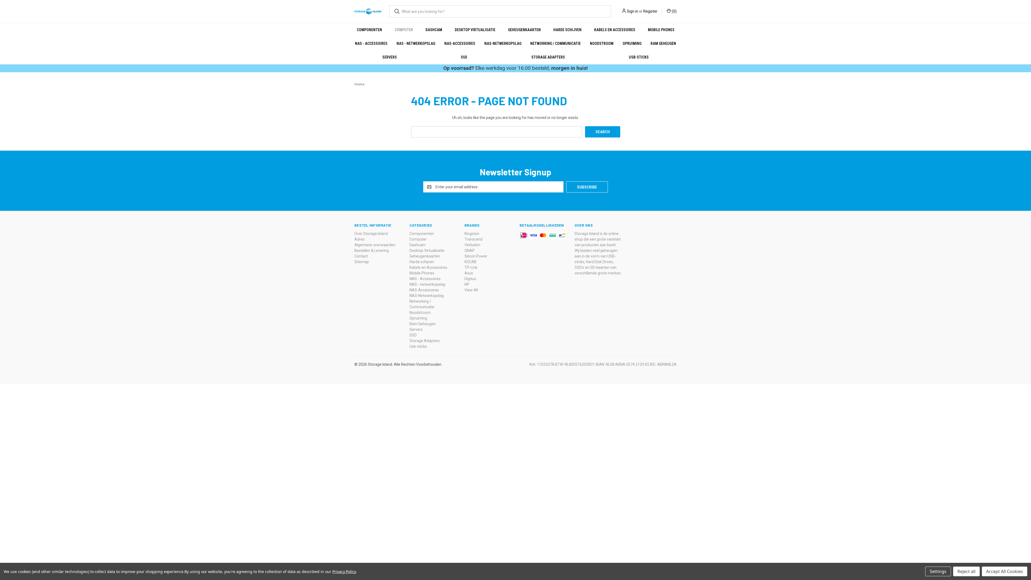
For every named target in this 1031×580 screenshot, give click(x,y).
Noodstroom (601, 43)
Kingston (471, 233)
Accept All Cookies (1004, 571)
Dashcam (434, 30)
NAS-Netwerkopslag (502, 43)
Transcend (473, 239)
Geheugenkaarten (524, 30)
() (674, 11)
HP (466, 284)
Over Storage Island (371, 233)
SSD (464, 57)
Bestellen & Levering (371, 250)
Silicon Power (475, 256)
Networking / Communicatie (555, 43)
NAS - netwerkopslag (416, 43)
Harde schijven (567, 30)
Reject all (966, 571)
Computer (404, 30)
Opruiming (632, 43)
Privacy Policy (344, 571)
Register (650, 11)
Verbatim (472, 245)
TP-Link (470, 267)
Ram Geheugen (663, 43)
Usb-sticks (639, 57)
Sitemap (361, 262)
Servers (389, 57)
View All (471, 290)
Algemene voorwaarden (374, 245)
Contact (361, 256)
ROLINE (470, 262)
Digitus (470, 279)
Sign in (632, 11)
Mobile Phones (661, 30)
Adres (359, 239)
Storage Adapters (548, 57)
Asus (468, 273)
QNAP (469, 250)
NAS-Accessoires (459, 43)
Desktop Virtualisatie (475, 30)
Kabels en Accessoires (614, 30)
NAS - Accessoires (371, 43)
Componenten (369, 30)
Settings (938, 571)
